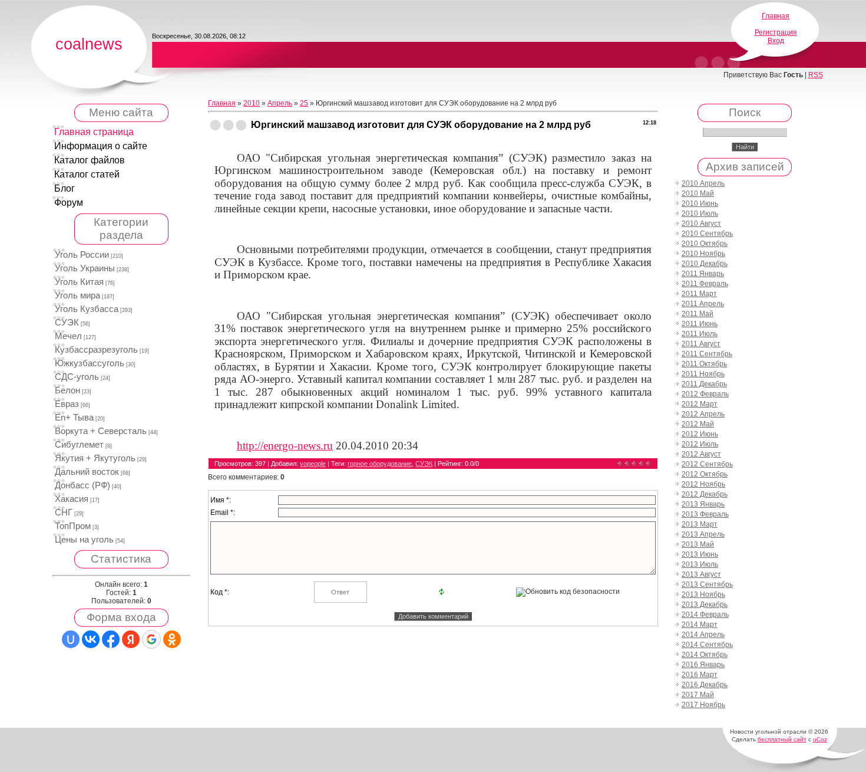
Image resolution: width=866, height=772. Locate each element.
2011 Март (699, 294)
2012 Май (698, 424)
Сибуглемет (79, 444)
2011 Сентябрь (707, 354)
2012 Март (700, 404)
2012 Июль (700, 444)
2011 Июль (700, 334)
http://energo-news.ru (285, 445)
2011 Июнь (700, 324)
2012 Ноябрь (703, 484)
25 (304, 103)
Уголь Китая (79, 282)
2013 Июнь (700, 554)
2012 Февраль (705, 394)
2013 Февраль (705, 514)
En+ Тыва (74, 417)
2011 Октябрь (704, 364)
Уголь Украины (85, 268)
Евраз (67, 404)
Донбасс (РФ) (82, 485)
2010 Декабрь (705, 263)
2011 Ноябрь (703, 374)
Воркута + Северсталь (101, 431)
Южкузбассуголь (89, 363)
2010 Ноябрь (703, 253)
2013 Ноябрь (703, 594)
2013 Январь (703, 504)
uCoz (820, 739)
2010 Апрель (703, 183)
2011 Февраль (705, 284)
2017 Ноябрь (703, 705)
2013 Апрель (703, 534)
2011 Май (697, 314)
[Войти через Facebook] (111, 639)
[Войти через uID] (71, 639)
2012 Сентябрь (707, 464)
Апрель (279, 103)
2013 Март (700, 524)
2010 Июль (700, 213)
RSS (815, 75)
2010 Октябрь (705, 243)
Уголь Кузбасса (86, 309)
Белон (67, 390)
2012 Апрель (703, 414)
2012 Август (701, 454)
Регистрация (776, 32)
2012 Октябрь (705, 474)
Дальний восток (87, 472)
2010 (251, 103)
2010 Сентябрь (707, 233)
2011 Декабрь (704, 384)
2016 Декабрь (705, 685)
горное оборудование (380, 463)
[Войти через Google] (151, 639)
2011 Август (701, 344)
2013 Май (698, 544)
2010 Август (701, 223)
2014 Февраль (705, 614)
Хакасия (71, 499)
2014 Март (700, 624)
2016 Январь (703, 665)
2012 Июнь (700, 434)
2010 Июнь (700, 203)
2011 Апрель (703, 304)
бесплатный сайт (782, 739)
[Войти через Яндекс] (131, 639)
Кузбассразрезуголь (96, 349)
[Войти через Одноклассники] (172, 639)
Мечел (68, 336)
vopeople (313, 463)
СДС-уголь (77, 377)
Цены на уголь (84, 539)
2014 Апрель (703, 634)
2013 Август (701, 574)
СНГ (63, 512)
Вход (776, 41)
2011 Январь (703, 274)
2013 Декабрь (705, 604)
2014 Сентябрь (707, 644)
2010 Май (698, 193)
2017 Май (698, 695)
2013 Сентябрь (707, 584)
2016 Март (700, 675)
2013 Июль (700, 564)
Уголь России (82, 254)
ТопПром (73, 526)
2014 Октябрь (705, 655)
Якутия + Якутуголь (95, 458)
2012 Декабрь (705, 494)
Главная (775, 16)
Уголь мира (77, 295)
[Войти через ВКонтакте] (91, 639)
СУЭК (67, 322)
